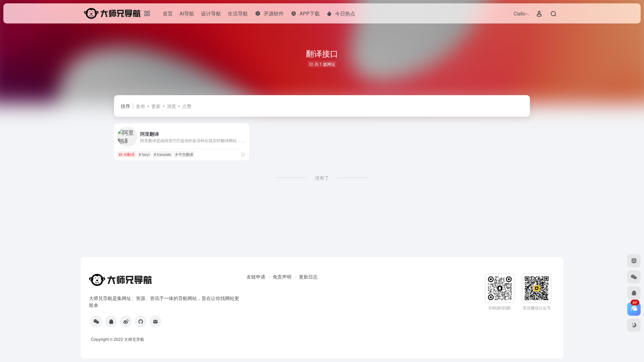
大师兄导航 (134, 339)
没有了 (322, 177)
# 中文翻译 (184, 154)
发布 (140, 106)
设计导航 (211, 13)
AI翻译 (129, 154)
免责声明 (282, 276)
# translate (162, 154)
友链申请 (256, 276)
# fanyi (144, 154)
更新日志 (308, 276)
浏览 (171, 106)
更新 (156, 106)
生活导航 (238, 13)
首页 (168, 13)
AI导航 (186, 13)
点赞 (187, 106)
